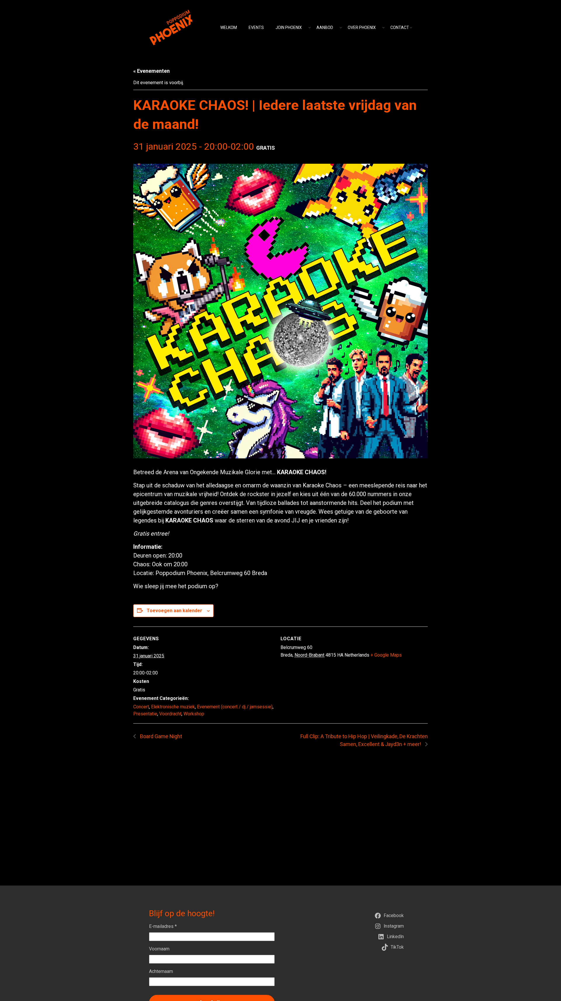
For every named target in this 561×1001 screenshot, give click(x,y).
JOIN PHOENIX (289, 27)
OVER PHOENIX (362, 27)
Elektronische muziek (173, 707)
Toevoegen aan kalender (174, 610)
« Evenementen (151, 71)
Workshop (193, 714)
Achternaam (161, 971)
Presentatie (145, 714)
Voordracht (170, 714)
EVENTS (256, 27)
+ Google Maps (386, 655)
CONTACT (399, 27)
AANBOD (324, 27)
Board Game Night (160, 736)
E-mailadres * (163, 926)
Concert (141, 707)
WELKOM (228, 27)
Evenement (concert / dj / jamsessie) (235, 707)
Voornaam (159, 949)
